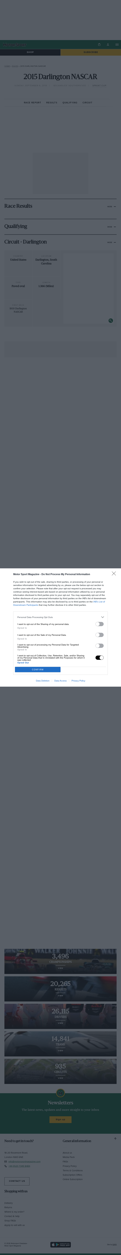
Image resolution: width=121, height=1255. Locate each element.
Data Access (60, 680)
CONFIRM (38, 669)
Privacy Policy (78, 680)
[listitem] (60, 617)
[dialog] (60, 627)
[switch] (99, 624)
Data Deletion (42, 680)
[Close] (115, 574)
